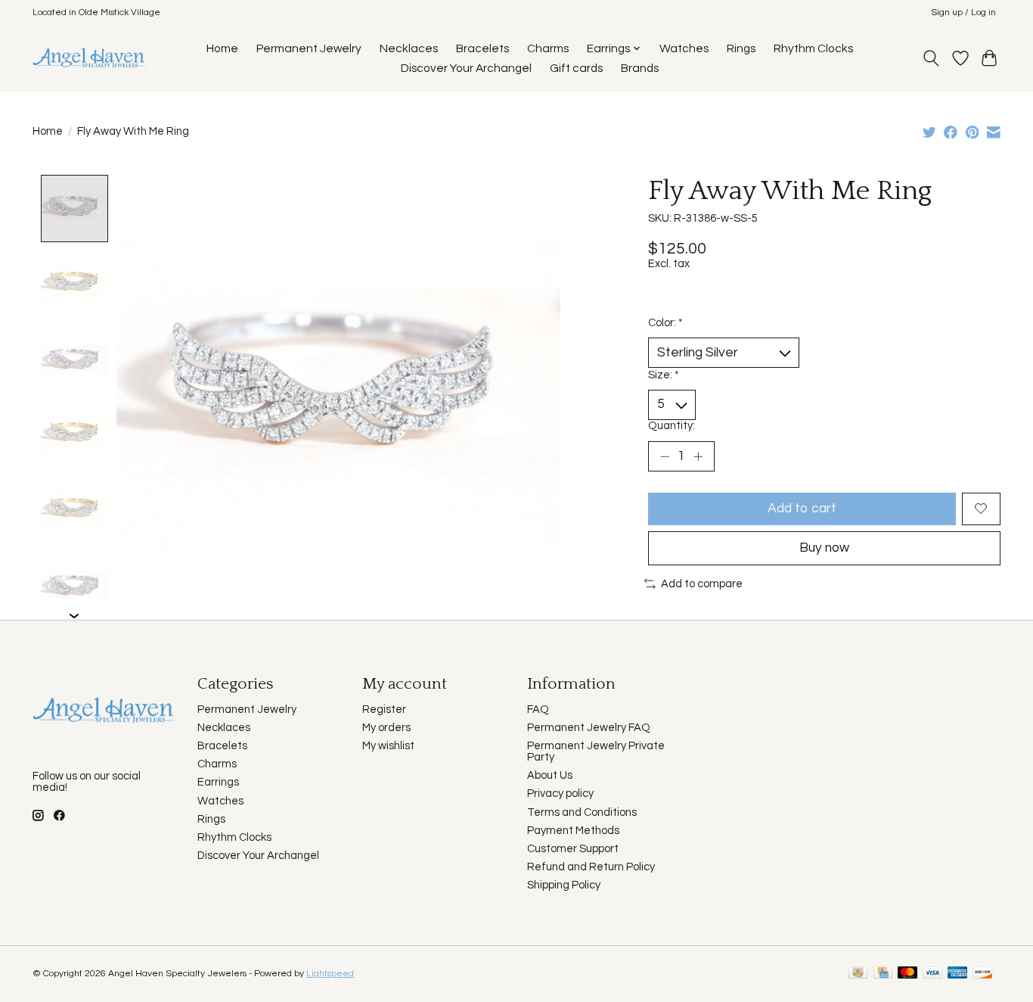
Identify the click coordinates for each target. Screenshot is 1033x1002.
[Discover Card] (983, 973)
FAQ (538, 709)
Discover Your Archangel (466, 68)
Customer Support (573, 848)
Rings (741, 48)
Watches (684, 48)
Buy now (824, 548)
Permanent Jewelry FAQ (588, 727)
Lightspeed (330, 974)
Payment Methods (573, 830)
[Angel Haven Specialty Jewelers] (90, 58)
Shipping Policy (563, 885)
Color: (665, 322)
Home (222, 48)
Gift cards (576, 68)
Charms (548, 48)
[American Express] (957, 973)
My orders (386, 727)
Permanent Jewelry (308, 48)
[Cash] (857, 973)
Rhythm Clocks (813, 48)
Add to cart (802, 508)
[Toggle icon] (931, 58)
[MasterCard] (907, 973)
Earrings (218, 782)
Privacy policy (560, 793)
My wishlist (388, 746)
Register (384, 709)
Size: (663, 375)
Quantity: (671, 425)
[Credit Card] (882, 973)
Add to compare (702, 584)
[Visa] (932, 973)
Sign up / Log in (963, 12)
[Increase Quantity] (698, 456)
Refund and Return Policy (591, 867)
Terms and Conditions (582, 812)
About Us (549, 775)
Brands (640, 68)
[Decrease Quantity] (664, 456)
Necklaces (409, 48)
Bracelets (482, 48)
